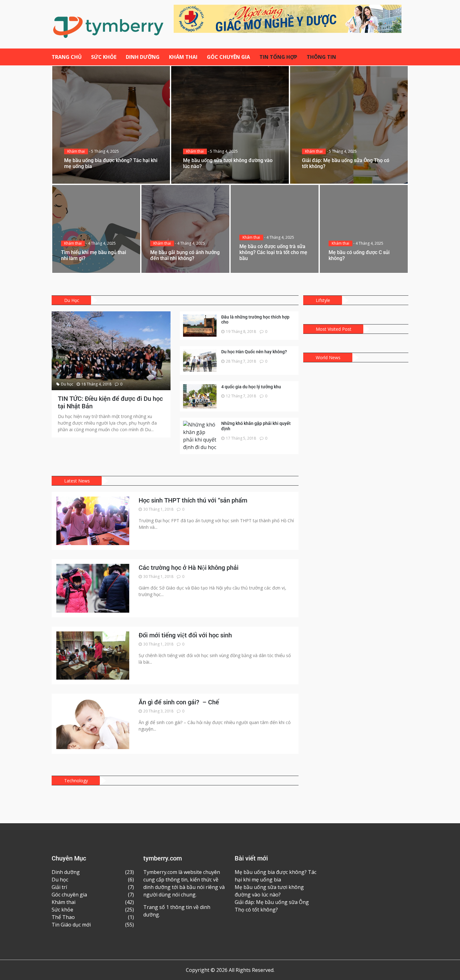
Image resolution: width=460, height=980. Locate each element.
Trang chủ (67, 57)
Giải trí (59, 887)
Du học (67, 384)
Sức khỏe (103, 57)
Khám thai (183, 57)
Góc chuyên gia (228, 57)
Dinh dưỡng (143, 57)
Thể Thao (63, 917)
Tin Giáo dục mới (71, 924)
